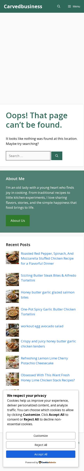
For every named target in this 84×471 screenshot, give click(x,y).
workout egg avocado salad (42, 326)
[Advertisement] (42, 57)
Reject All (41, 445)
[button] (58, 6)
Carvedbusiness (23, 6)
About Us (18, 220)
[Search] (56, 156)
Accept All (40, 454)
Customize (41, 436)
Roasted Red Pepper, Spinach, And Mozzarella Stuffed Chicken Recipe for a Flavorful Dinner (47, 258)
